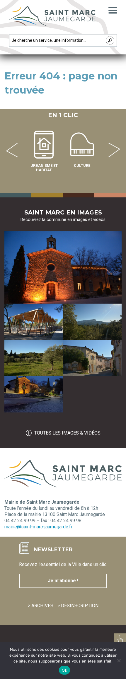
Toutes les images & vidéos (67, 433)
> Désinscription (77, 605)
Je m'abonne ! (63, 580)
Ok (64, 670)
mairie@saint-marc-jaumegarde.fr (38, 527)
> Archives (40, 605)
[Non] (119, 660)
